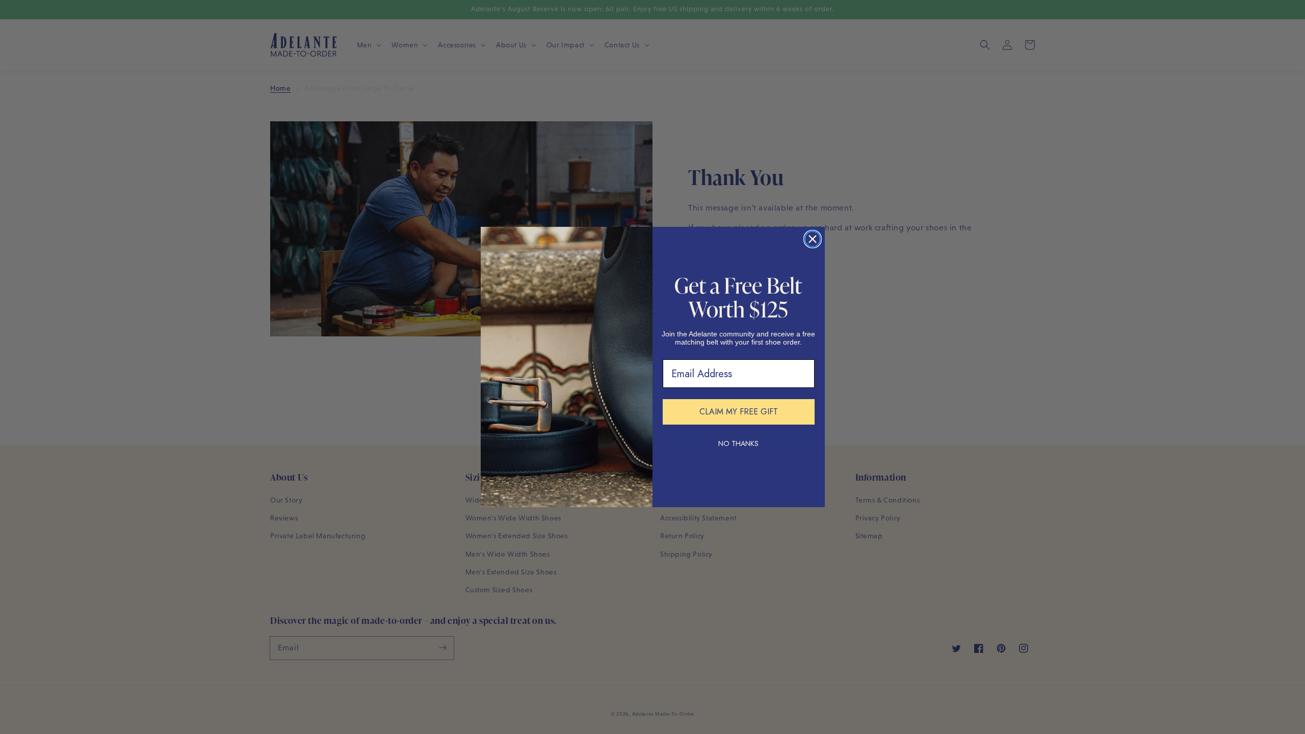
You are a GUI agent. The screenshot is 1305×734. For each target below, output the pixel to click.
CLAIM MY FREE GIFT (738, 411)
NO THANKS (738, 443)
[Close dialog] (812, 239)
